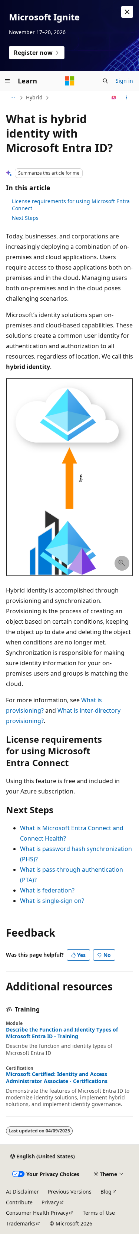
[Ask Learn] (114, 97)
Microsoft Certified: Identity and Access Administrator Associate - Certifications (56, 1077)
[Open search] (105, 81)
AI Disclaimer (22, 1191)
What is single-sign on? (52, 901)
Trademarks (20, 1223)
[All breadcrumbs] (12, 97)
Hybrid (34, 97)
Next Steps (25, 217)
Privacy (50, 1202)
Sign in (124, 80)
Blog (106, 1191)
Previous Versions (70, 1191)
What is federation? (47, 890)
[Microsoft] (70, 81)
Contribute (19, 1202)
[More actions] (126, 97)
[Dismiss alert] (127, 12)
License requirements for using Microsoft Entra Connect (71, 204)
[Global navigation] (7, 81)
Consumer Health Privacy (37, 1212)
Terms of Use (99, 1212)
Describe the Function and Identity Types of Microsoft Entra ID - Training (62, 1033)
